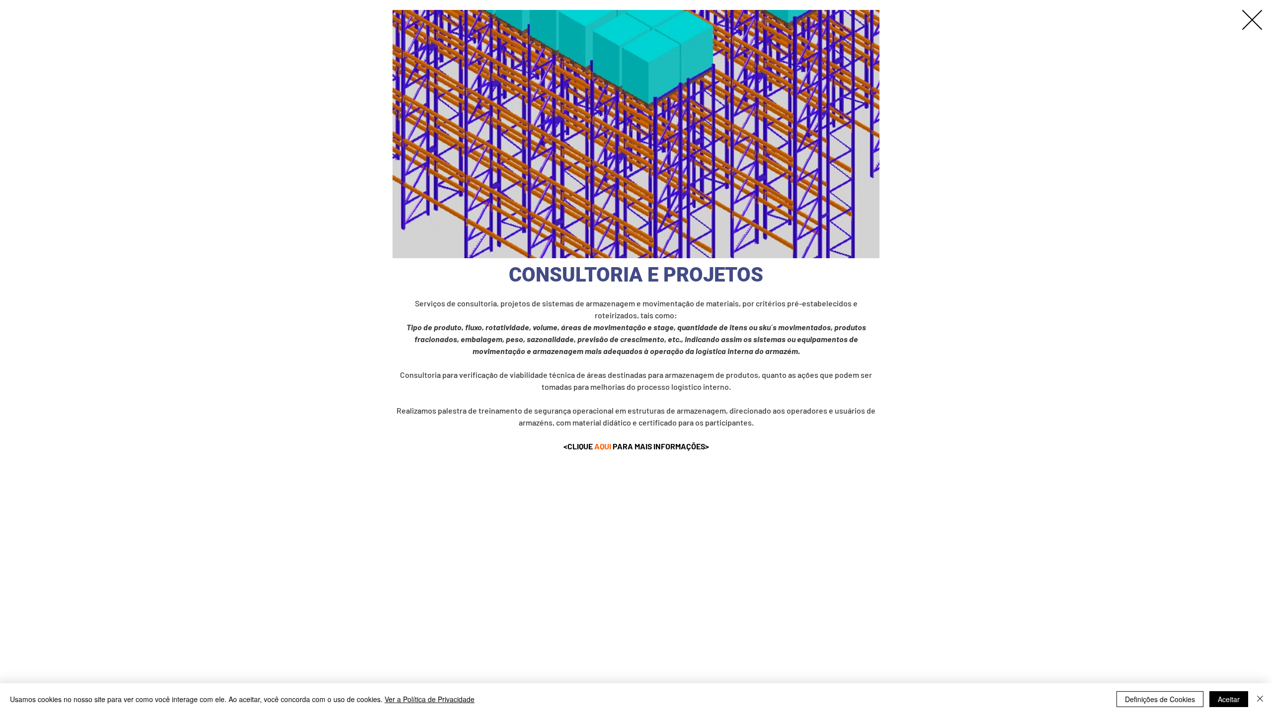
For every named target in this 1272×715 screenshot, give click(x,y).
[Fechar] (1260, 699)
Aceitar (1229, 699)
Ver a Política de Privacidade (430, 699)
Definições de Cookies (1160, 699)
